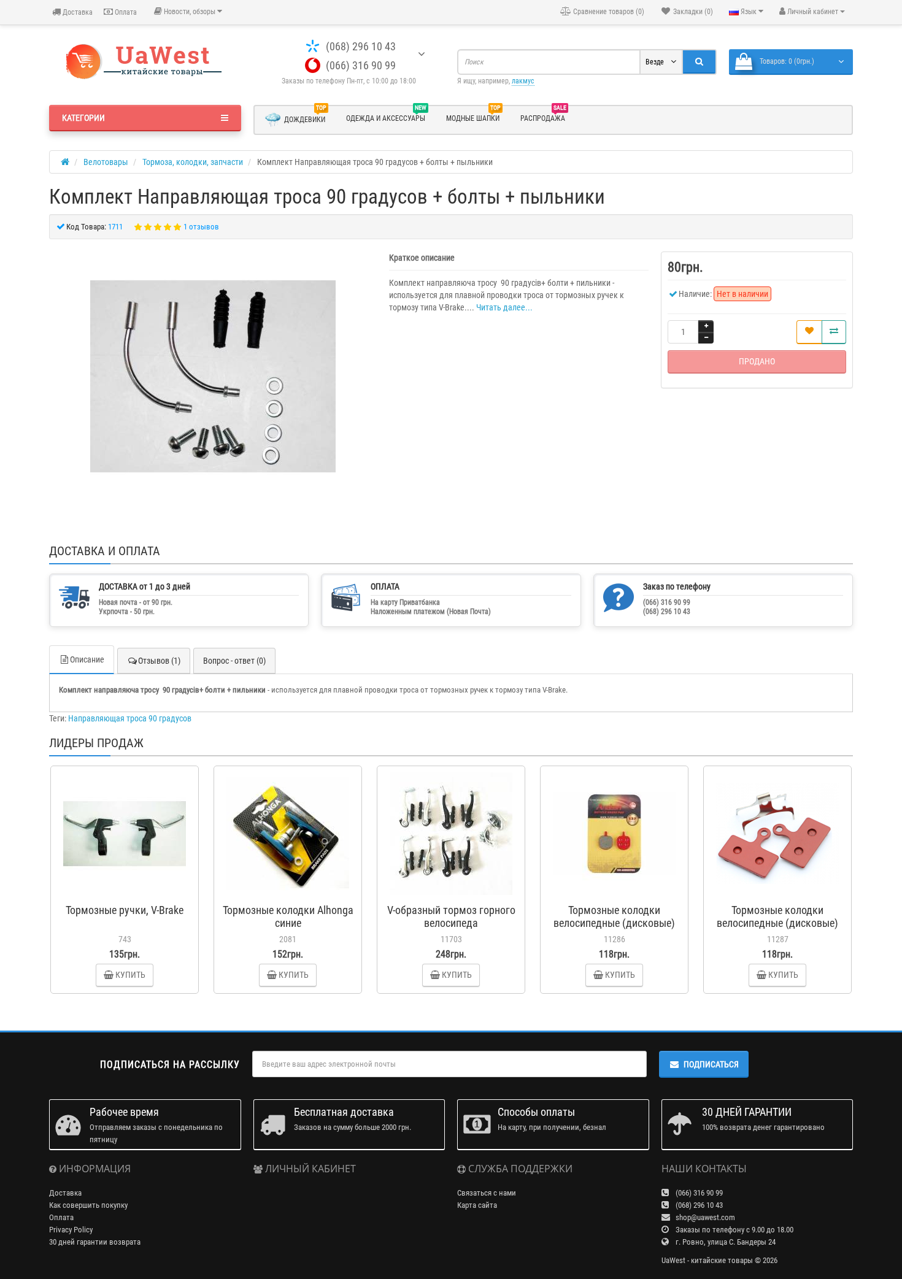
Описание (87, 659)
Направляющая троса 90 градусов (129, 718)
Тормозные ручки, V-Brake (124, 910)
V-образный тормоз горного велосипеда (451, 916)
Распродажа (543, 116)
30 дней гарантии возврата (95, 1241)
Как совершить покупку (88, 1205)
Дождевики (305, 117)
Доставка (77, 12)
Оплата (125, 12)
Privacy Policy (71, 1229)
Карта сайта (477, 1205)
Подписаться (711, 1064)
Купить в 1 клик (130, 892)
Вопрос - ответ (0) (234, 661)
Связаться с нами (486, 1192)
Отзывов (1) (159, 661)
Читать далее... (504, 307)
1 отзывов (201, 226)
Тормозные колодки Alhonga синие (288, 916)
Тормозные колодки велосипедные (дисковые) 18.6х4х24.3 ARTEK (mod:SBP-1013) (614, 929)
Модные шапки (473, 116)
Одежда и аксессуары (386, 116)
